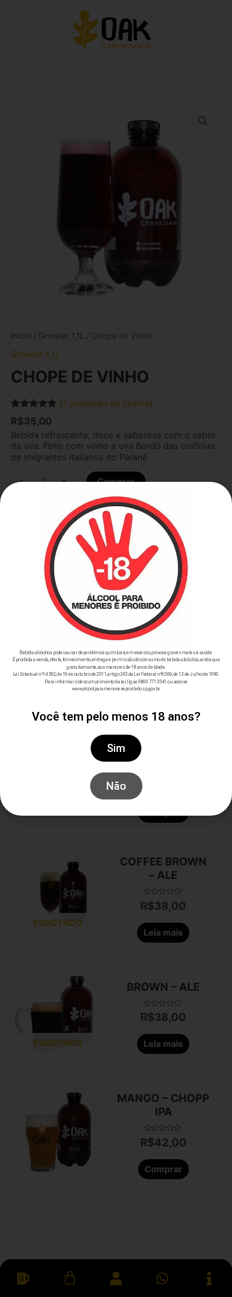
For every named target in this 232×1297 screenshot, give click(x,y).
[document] (116, 648)
